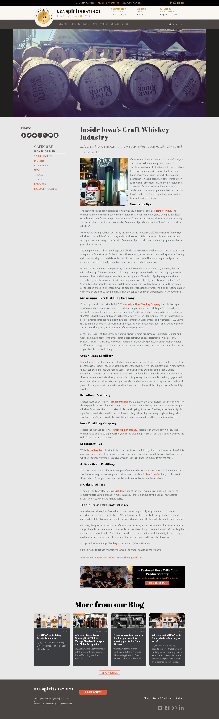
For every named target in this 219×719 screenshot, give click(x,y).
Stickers (115, 24)
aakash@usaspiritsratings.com (46, 699)
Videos (38, 179)
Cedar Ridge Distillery (105, 543)
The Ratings (62, 24)
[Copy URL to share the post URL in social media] (56, 135)
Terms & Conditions (163, 698)
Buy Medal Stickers (105, 557)
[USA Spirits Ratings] (43, 26)
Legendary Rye (94, 450)
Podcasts (40, 184)
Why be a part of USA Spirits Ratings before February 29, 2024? (166, 638)
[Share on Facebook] (23, 135)
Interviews (41, 165)
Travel (38, 175)
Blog (95, 24)
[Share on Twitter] (29, 135)
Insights (39, 161)
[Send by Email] (50, 135)
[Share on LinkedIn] (40, 135)
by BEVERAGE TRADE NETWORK (74, 16)
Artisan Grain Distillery (155, 474)
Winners (104, 24)
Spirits (125, 24)
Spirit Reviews (43, 156)
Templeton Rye (163, 211)
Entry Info (75, 24)
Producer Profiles (45, 189)
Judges (86, 24)
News (37, 170)
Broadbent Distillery (121, 401)
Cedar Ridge (86, 362)
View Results (86, 557)
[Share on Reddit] (34, 135)
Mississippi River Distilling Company (141, 304)
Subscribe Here (92, 692)
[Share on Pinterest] (45, 135)
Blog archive (110, 672)
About (147, 698)
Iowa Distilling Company (124, 430)
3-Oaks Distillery (115, 491)
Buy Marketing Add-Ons (129, 557)
